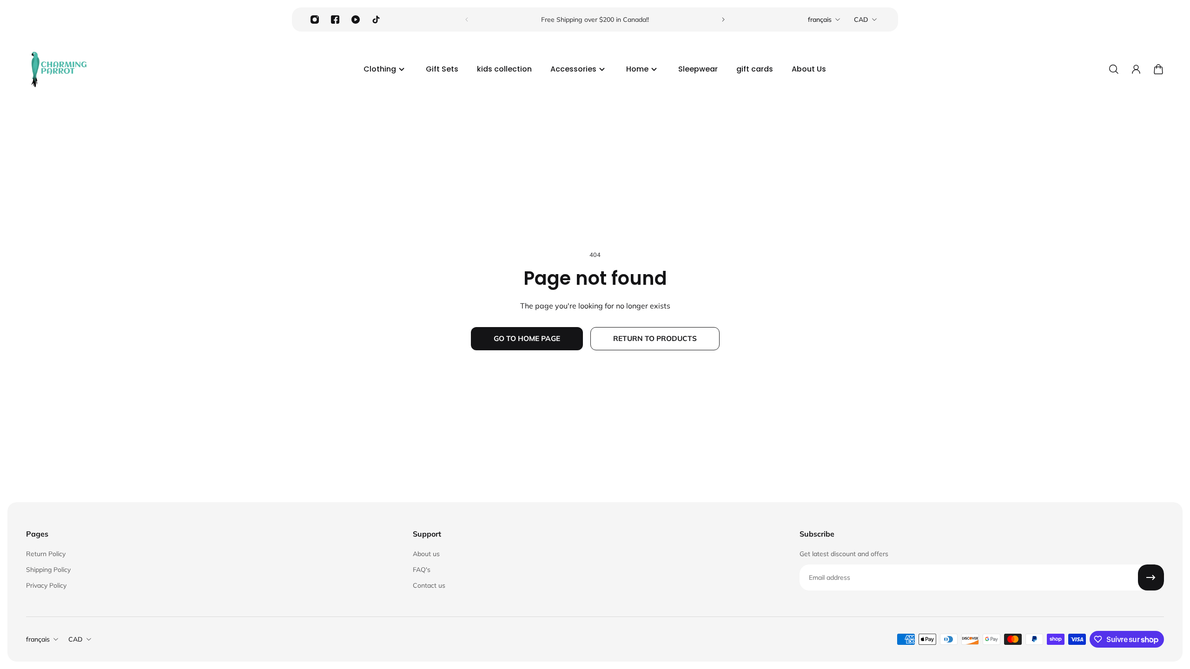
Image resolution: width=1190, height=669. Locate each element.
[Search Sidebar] (1114, 69)
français (820, 19)
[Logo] (58, 69)
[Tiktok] (376, 19)
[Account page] (1136, 69)
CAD (861, 19)
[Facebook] (335, 19)
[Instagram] (314, 19)
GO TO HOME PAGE (527, 338)
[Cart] (1158, 69)
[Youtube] (355, 19)
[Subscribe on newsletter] (1151, 577)
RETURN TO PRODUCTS (655, 338)
